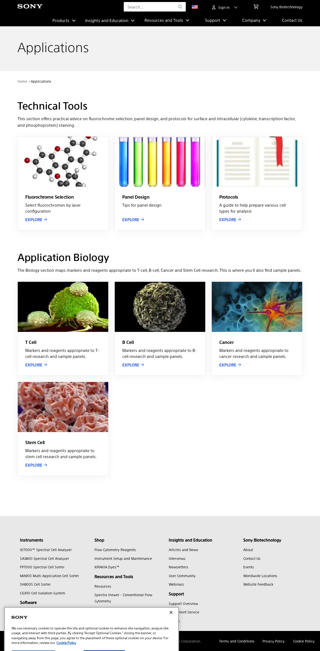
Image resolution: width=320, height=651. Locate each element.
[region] (91, 611)
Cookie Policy (303, 641)
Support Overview (183, 603)
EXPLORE (33, 219)
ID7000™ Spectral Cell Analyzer (46, 549)
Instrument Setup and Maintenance (123, 558)
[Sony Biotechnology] (30, 7)
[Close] (171, 580)
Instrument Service (184, 612)
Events (248, 567)
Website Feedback (258, 584)
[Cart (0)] (256, 7)
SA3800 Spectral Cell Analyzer (44, 558)
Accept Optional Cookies (105, 638)
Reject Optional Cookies (104, 623)
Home (22, 81)
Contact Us (292, 20)
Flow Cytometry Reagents (115, 549)
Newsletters (178, 567)
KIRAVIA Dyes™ (107, 567)
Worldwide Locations (260, 575)
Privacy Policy (273, 641)
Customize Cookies (33, 623)
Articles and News (183, 549)
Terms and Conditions (236, 641)
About (248, 549)
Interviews (177, 558)
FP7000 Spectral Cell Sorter (42, 567)
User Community (182, 575)
